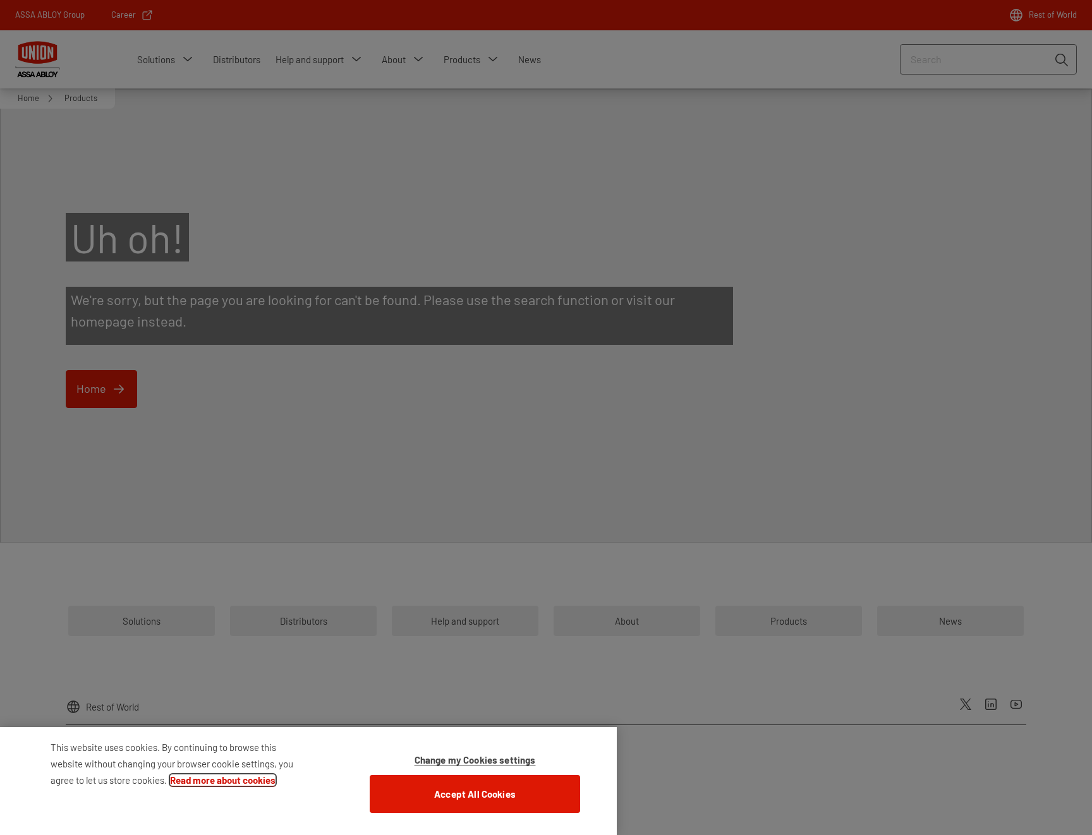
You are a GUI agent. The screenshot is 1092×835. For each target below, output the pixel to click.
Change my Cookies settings (475, 760)
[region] (308, 781)
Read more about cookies (223, 780)
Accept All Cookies (475, 794)
